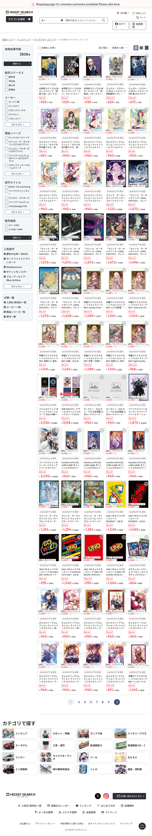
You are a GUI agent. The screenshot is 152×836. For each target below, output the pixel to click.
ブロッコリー (15, 118)
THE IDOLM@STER (18, 206)
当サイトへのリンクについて (101, 823)
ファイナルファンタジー (19, 192)
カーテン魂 (14, 101)
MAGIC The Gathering (19, 186)
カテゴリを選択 (16, 19)
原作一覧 (11, 316)
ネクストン (14, 114)
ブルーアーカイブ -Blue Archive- (16, 278)
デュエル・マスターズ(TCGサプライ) (19, 150)
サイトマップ (126, 823)
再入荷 (12, 85)
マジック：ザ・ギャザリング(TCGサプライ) (19, 143)
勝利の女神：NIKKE (17, 254)
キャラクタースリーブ (19, 137)
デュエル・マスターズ (19, 197)
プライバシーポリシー (45, 823)
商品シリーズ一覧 (15, 312)
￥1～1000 (14, 225)
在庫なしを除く (49, 47)
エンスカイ (14, 106)
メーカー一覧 (13, 307)
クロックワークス (17, 110)
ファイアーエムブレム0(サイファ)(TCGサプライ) (19, 158)
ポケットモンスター (17, 272)
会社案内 (24, 823)
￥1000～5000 (15, 229)
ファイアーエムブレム (19, 202)
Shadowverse (14, 267)
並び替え (103, 47)
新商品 (12, 89)
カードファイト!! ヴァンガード (18, 260)
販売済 (12, 77)
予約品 (12, 81)
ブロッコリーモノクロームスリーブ (19, 166)
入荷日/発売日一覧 (16, 302)
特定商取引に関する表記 (72, 823)
